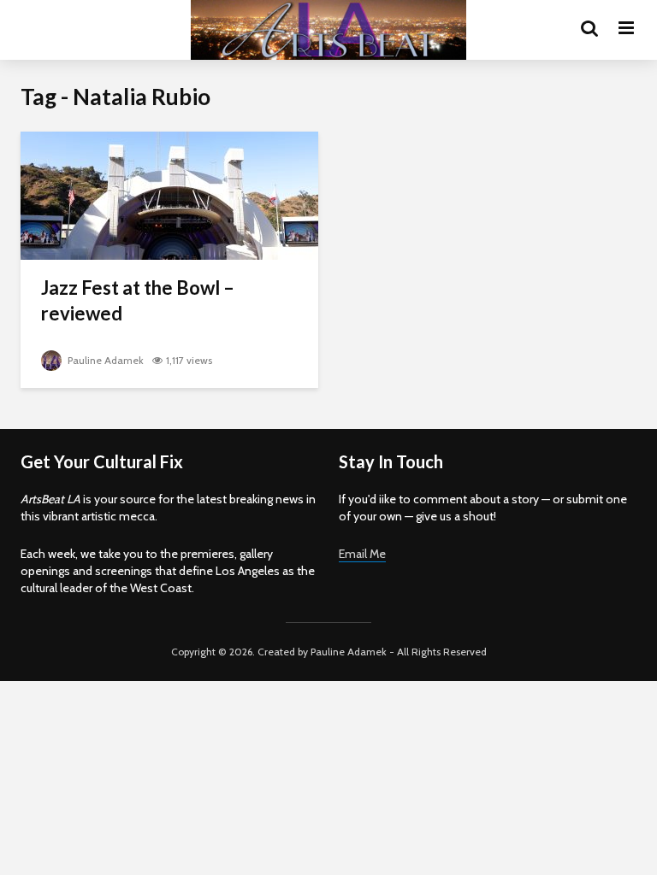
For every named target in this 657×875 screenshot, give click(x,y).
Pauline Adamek (104, 360)
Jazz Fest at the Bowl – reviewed (137, 300)
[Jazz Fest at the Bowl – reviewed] (169, 194)
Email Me (362, 553)
